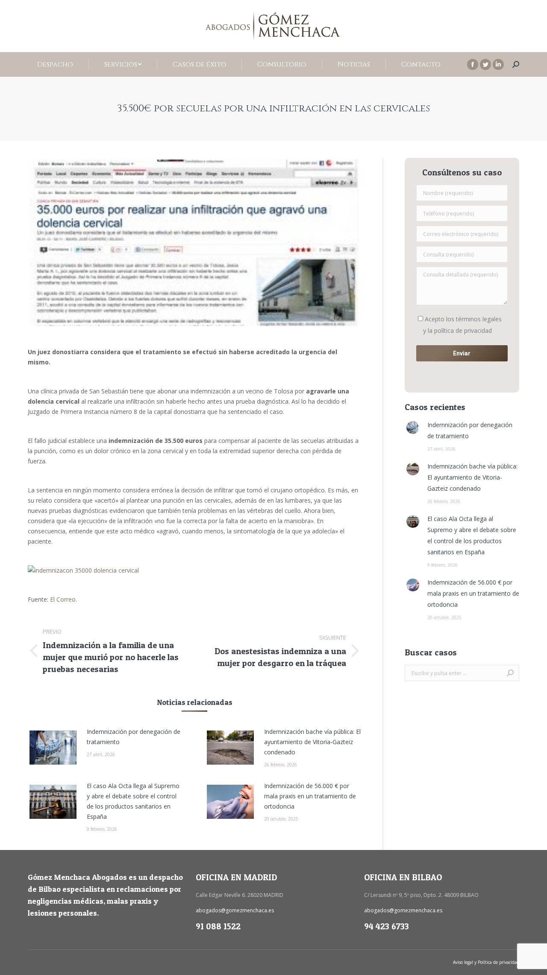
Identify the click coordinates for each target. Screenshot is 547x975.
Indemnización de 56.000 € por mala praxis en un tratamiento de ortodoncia (310, 796)
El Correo (63, 599)
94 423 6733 (386, 926)
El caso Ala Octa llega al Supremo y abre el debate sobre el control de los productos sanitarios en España (133, 801)
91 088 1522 (218, 926)
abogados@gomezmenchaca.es (235, 910)
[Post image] (53, 747)
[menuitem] (55, 64)
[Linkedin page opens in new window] (498, 64)
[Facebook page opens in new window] (472, 64)
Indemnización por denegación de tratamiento (133, 737)
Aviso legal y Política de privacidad (486, 962)
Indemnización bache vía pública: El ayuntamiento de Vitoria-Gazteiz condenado (312, 742)
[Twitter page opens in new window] (485, 64)
